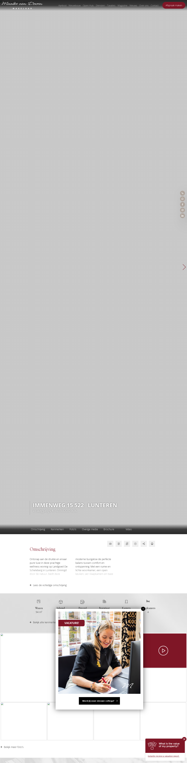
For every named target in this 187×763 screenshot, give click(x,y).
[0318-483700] (182, 193)
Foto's (73, 529)
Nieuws (133, 5)
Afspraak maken (174, 5)
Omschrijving (38, 529)
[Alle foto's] (110, 544)
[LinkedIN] (182, 215)
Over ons (144, 5)
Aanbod (62, 5)
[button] (143, 609)
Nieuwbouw (75, 5)
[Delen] (144, 544)
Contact (155, 5)
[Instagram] (182, 210)
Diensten (100, 5)
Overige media (90, 529)
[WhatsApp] (182, 198)
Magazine (122, 5)
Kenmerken (57, 529)
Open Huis (88, 5)
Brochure (108, 529)
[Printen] (152, 544)
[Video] (135, 544)
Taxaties (111, 5)
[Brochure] (119, 544)
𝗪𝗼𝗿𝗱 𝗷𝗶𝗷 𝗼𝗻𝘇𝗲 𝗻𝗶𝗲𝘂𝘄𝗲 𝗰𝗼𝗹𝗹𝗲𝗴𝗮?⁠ (98, 701)
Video (129, 529)
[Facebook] (182, 204)
